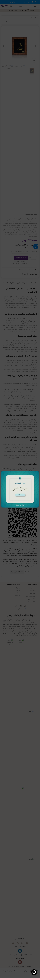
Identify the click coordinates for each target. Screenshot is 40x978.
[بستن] (2, 468)
